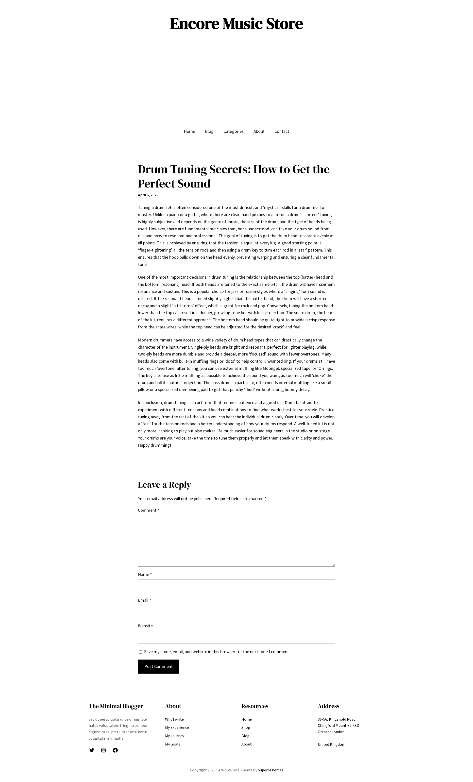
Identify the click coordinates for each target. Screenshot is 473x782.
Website (145, 626)
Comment (148, 510)
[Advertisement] (236, 90)
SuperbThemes (270, 769)
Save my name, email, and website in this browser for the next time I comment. (217, 651)
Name (145, 574)
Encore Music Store (236, 23)
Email (144, 600)
